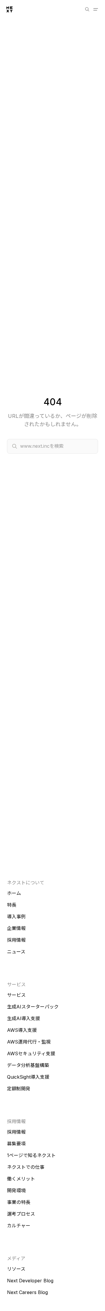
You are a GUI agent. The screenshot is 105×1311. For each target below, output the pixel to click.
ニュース (16, 952)
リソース (16, 1269)
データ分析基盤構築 (28, 1065)
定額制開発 (18, 1089)
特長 (11, 905)
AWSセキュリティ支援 (31, 1053)
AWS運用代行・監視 (29, 1042)
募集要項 (16, 1144)
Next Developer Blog (30, 1280)
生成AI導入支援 (23, 1018)
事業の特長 (18, 1202)
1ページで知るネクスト (31, 1155)
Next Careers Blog (27, 1292)
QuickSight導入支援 (28, 1077)
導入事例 (16, 916)
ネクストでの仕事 (25, 1167)
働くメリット (21, 1179)
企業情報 (16, 928)
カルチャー (18, 1225)
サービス (16, 995)
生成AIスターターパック (33, 1007)
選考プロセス (21, 1214)
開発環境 (16, 1190)
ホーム (14, 893)
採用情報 (16, 940)
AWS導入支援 (22, 1030)
